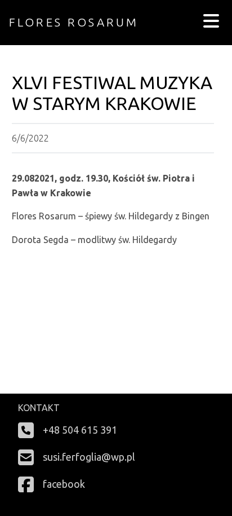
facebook (64, 483)
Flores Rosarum (74, 22)
